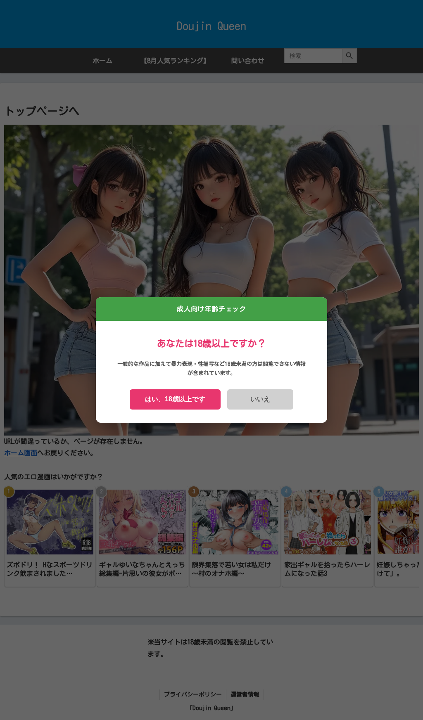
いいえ (260, 399)
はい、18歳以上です (175, 399)
